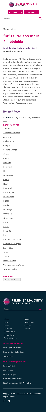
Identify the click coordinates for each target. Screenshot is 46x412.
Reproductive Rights (12, 243)
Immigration (8, 188)
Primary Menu (41, 4)
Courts (6, 158)
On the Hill (8, 213)
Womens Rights (10, 269)
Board (6, 322)
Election (6, 171)
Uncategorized (9, 260)
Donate (31, 12)
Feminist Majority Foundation (28, 393)
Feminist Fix (8, 175)
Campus (6, 145)
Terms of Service (10, 338)
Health (6, 184)
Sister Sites (8, 248)
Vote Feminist (8, 356)
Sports (6, 252)
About (6, 319)
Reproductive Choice (12, 239)
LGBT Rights (8, 196)
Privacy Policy (9, 335)
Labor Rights (8, 192)
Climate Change (10, 149)
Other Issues (8, 218)
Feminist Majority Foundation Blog (19, 48)
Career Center (9, 332)
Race (5, 235)
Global (6, 179)
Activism (7, 137)
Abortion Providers (11, 132)
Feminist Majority (9, 366)
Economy (7, 162)
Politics (6, 226)
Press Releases (9, 231)
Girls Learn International (12, 379)
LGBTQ (6, 201)
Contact (27, 328)
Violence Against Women (14, 265)
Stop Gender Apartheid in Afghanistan (17, 383)
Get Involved (15, 12)
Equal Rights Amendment (12, 348)
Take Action (8, 256)
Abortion (7, 128)
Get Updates (29, 322)
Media (6, 205)
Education (7, 167)
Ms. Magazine (9, 209)
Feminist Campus (9, 374)
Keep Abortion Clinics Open (13, 352)
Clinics (6, 154)
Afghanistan (8, 141)
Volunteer (27, 325)
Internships (8, 328)
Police (5, 222)
